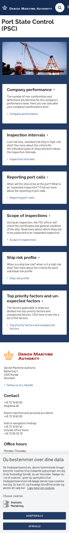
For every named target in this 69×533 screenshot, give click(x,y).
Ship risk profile (22, 257)
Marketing (17, 505)
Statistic (16, 502)
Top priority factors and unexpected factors (33, 298)
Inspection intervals (26, 135)
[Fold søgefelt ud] (59, 7)
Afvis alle (35, 526)
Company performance (29, 89)
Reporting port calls (26, 177)
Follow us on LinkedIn (20, 385)
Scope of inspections (27, 215)
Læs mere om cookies (40, 488)
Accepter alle (34, 515)
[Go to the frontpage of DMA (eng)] (26, 7)
